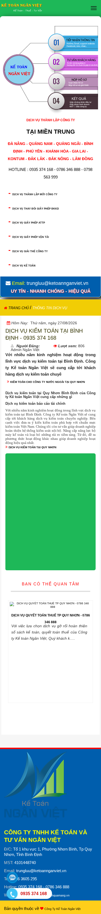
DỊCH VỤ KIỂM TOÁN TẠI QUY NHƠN (32, 447)
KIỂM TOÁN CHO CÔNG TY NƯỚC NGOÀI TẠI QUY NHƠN (47, 381)
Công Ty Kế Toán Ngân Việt (62, 908)
